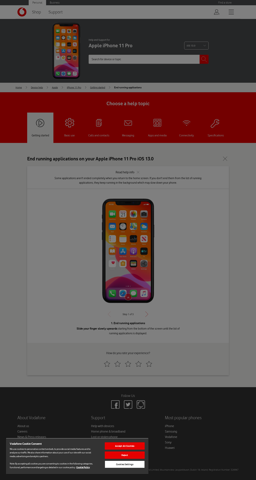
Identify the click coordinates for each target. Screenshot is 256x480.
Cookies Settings (124, 464)
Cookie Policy (83, 467)
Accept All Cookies (124, 446)
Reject (124, 455)
